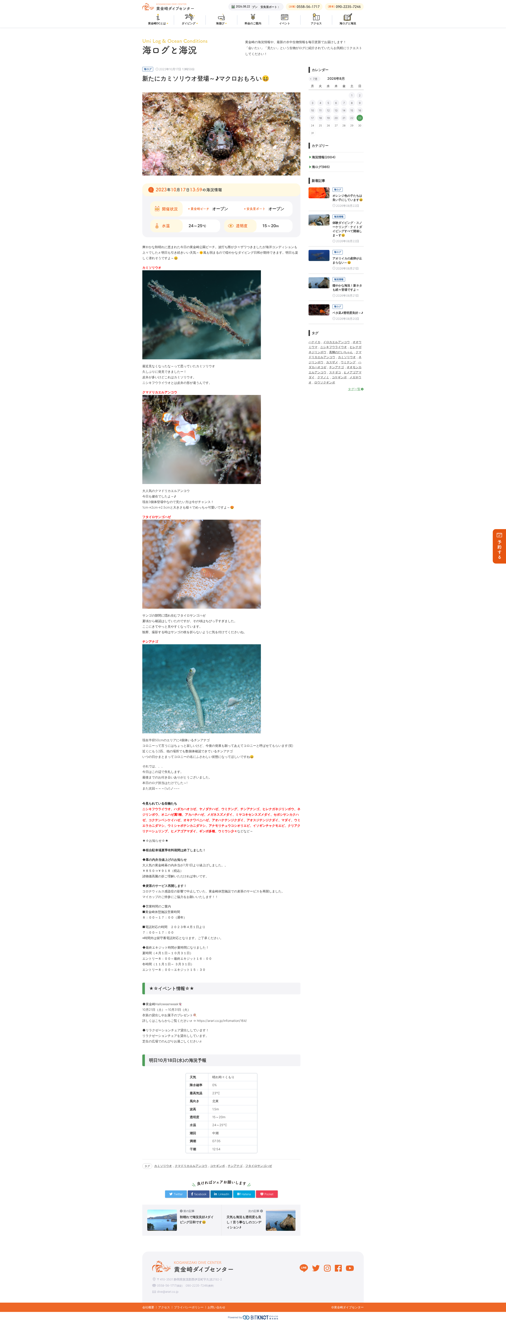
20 (336, 118)
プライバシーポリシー (189, 1307)
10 (312, 110)
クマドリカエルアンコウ (191, 1166)
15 (351, 110)
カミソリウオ (163, 1166)
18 (320, 118)
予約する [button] (499, 550)
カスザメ (332, 362)
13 (336, 110)
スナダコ (335, 372)
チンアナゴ (235, 1166)
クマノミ (323, 377)
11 (320, 110)
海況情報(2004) (323, 157)
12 (328, 110)
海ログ (148, 69)
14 (344, 110)
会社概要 (148, 1307)
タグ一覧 (354, 389)
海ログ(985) (321, 167)
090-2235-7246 (197, 1285)
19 (328, 118)
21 (344, 118)
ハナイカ (314, 342)
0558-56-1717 (166, 1285)
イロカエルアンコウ (336, 342)
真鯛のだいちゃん (341, 352)
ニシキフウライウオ (333, 347)
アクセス (164, 1307)
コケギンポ (217, 1166)
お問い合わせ (216, 1307)
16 (359, 110)
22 (351, 118)
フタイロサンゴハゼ (258, 1166)
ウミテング (348, 362)
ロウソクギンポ (324, 382)
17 (312, 118)
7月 (315, 79)
